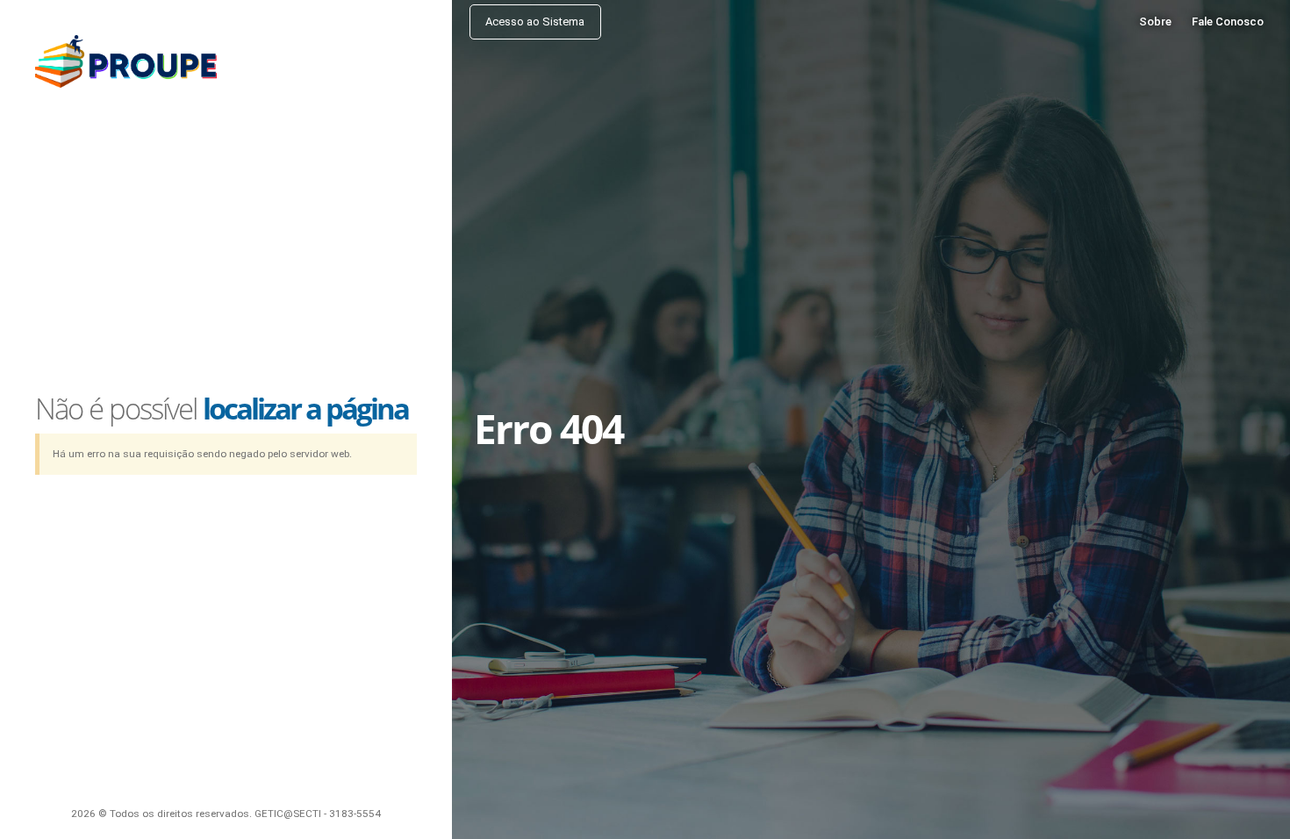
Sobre (1155, 21)
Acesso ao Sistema (534, 21)
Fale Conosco (1228, 21)
